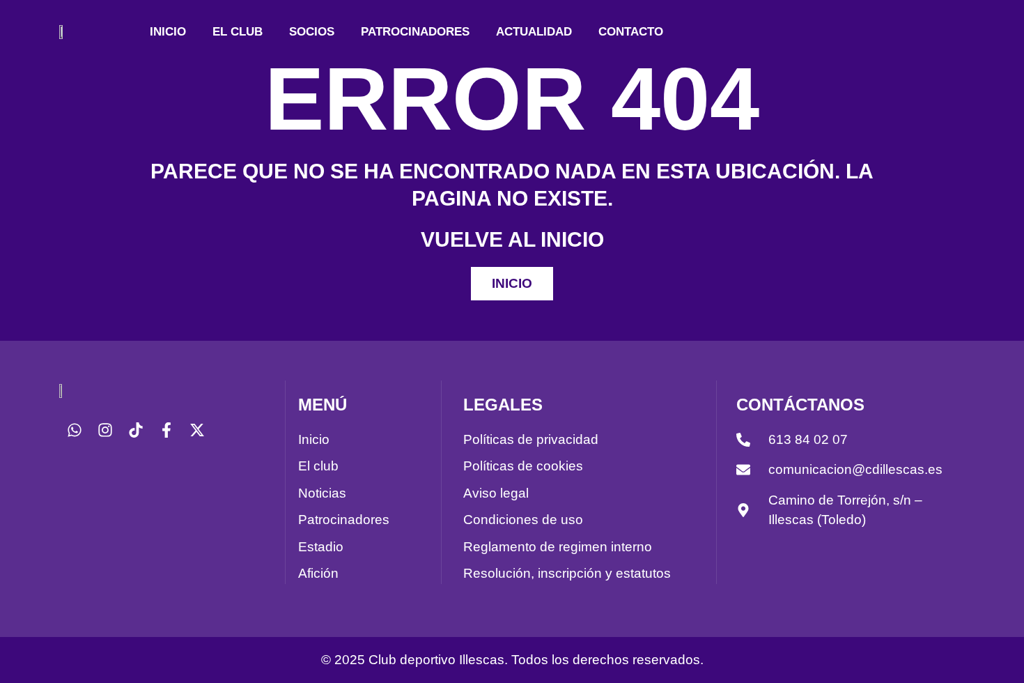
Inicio (168, 31)
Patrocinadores (415, 31)
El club (237, 31)
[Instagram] (105, 430)
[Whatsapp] (74, 430)
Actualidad (534, 31)
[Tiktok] (136, 430)
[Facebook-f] (166, 430)
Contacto (630, 31)
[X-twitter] (197, 430)
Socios (311, 31)
